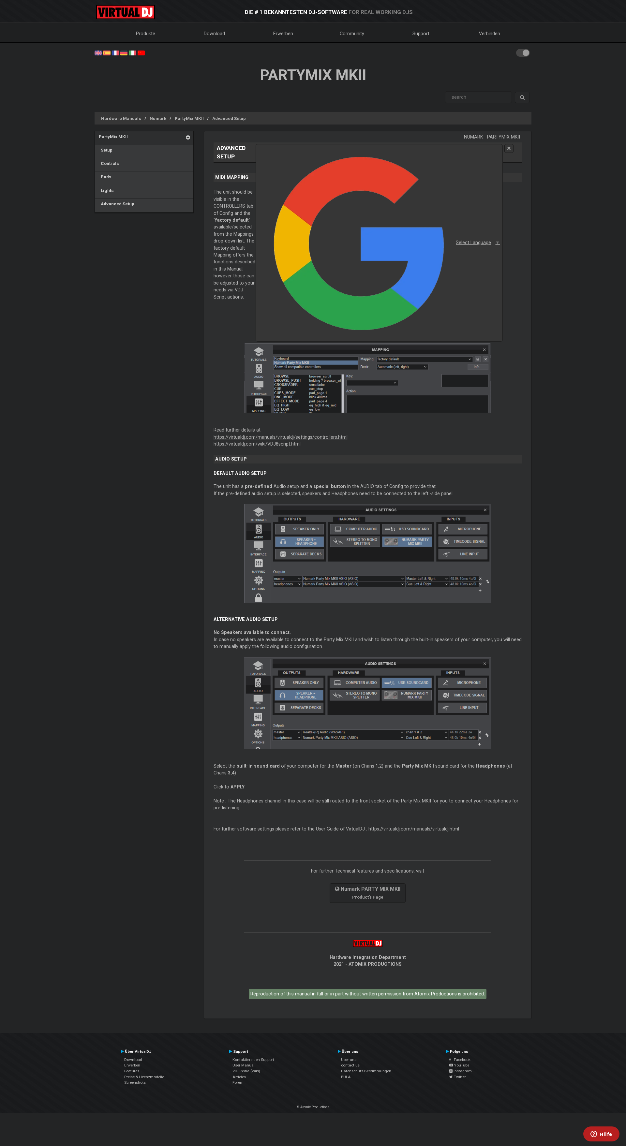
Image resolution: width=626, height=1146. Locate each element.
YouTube (461, 1065)
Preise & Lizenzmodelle (144, 1077)
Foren (237, 1082)
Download (214, 33)
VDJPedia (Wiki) (246, 1071)
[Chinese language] (141, 52)
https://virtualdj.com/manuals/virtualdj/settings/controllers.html (281, 437)
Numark (158, 118)
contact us (350, 1065)
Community (352, 33)
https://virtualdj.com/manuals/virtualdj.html (413, 828)
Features (131, 1071)
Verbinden (489, 33)
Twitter (459, 1077)
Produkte (145, 33)
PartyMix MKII (189, 118)
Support (420, 33)
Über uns (348, 1059)
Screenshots (135, 1082)
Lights (106, 190)
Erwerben (283, 33)
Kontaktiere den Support (253, 1059)
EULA (346, 1077)
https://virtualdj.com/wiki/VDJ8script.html (257, 444)
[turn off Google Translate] (509, 148)
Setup (105, 150)
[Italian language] (132, 52)
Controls (109, 163)
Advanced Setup (229, 118)
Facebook (460, 1059)
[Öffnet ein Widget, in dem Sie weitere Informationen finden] (601, 1134)
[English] (98, 52)
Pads (105, 176)
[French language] (115, 52)
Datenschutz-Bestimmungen (366, 1071)
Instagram (462, 1071)
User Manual (243, 1065)
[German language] (123, 52)
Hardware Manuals (121, 118)
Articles (239, 1077)
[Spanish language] (106, 52)
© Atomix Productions (313, 1107)
